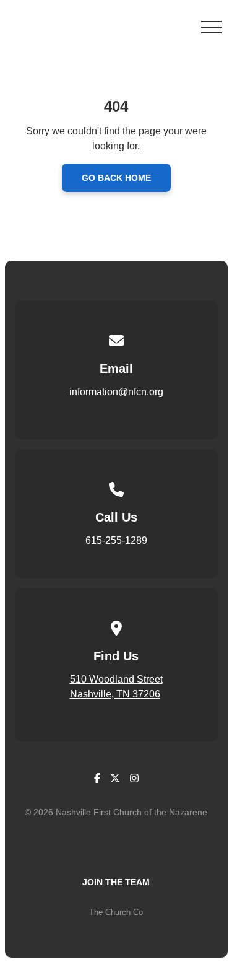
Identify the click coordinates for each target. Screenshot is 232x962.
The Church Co (116, 912)
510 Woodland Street (116, 679)
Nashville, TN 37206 (115, 694)
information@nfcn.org (116, 392)
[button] (211, 27)
